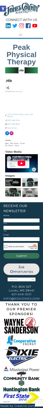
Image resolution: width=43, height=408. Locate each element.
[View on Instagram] (12, 135)
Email (6, 235)
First (5, 223)
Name (6, 215)
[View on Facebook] (7, 135)
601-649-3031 (22, 294)
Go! (32, 279)
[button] (3, 9)
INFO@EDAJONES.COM (21, 298)
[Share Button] (7, 87)
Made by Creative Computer (21, 405)
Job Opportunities (21, 269)
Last (5, 231)
